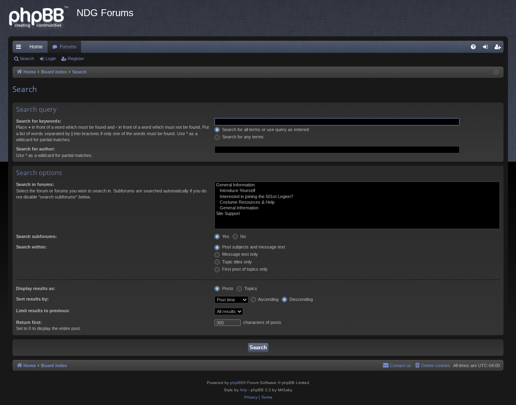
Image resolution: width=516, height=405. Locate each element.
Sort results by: (32, 298)
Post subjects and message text (253, 246)
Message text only (239, 254)
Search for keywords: (38, 121)
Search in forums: (35, 184)
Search (27, 58)
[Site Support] (357, 214)
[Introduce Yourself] (357, 191)
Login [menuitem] (487, 48)
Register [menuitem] (499, 48)
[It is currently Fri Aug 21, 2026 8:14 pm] (496, 72)
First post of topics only (244, 269)
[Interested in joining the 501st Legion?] (357, 197)
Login (51, 58)
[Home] (42, 18)
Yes (225, 236)
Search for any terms (242, 136)
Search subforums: (36, 236)
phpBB (236, 382)
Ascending (268, 299)
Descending (300, 299)
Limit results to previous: (43, 310)
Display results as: (35, 288)
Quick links (20, 48)
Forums (68, 47)
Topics (250, 288)
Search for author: (35, 148)
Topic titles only (236, 261)
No (242, 236)
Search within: (31, 246)
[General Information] (357, 185)
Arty (243, 390)
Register (76, 58)
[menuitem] (473, 47)
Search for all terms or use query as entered (265, 129)
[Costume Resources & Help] (357, 202)
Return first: (29, 322)
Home (36, 47)
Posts (227, 288)
